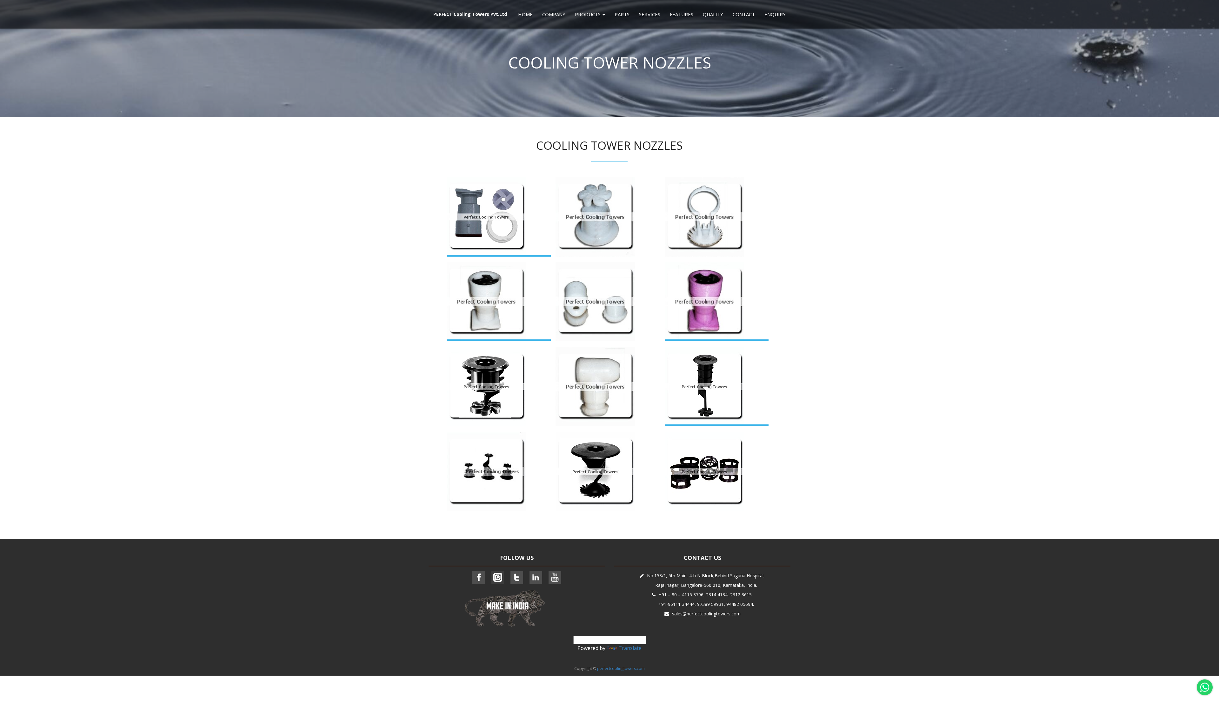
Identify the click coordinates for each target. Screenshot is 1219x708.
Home (525, 14)
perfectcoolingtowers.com (621, 668)
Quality (713, 14)
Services (649, 14)
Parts (622, 14)
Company (553, 14)
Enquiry (775, 14)
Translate (630, 648)
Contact (744, 14)
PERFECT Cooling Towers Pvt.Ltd (470, 14)
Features (681, 14)
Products (588, 14)
